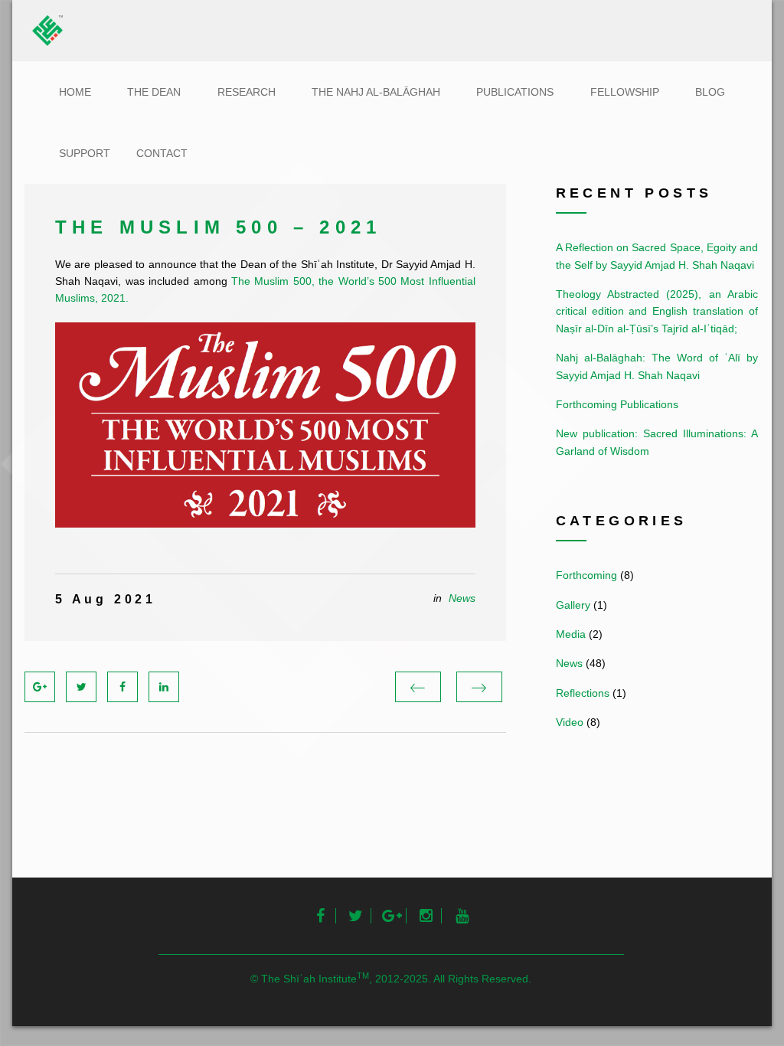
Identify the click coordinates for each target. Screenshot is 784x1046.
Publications (515, 92)
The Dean (154, 92)
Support (84, 153)
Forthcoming (586, 575)
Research (246, 92)
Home (75, 92)
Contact (162, 153)
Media (571, 634)
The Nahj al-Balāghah (376, 92)
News (462, 598)
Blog (710, 92)
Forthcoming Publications (617, 404)
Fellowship (624, 92)
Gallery (573, 605)
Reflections (582, 693)
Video (569, 722)
